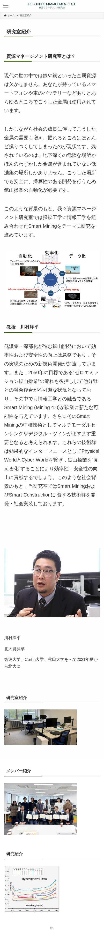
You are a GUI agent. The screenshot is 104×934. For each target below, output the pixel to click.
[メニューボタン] (6, 6)
